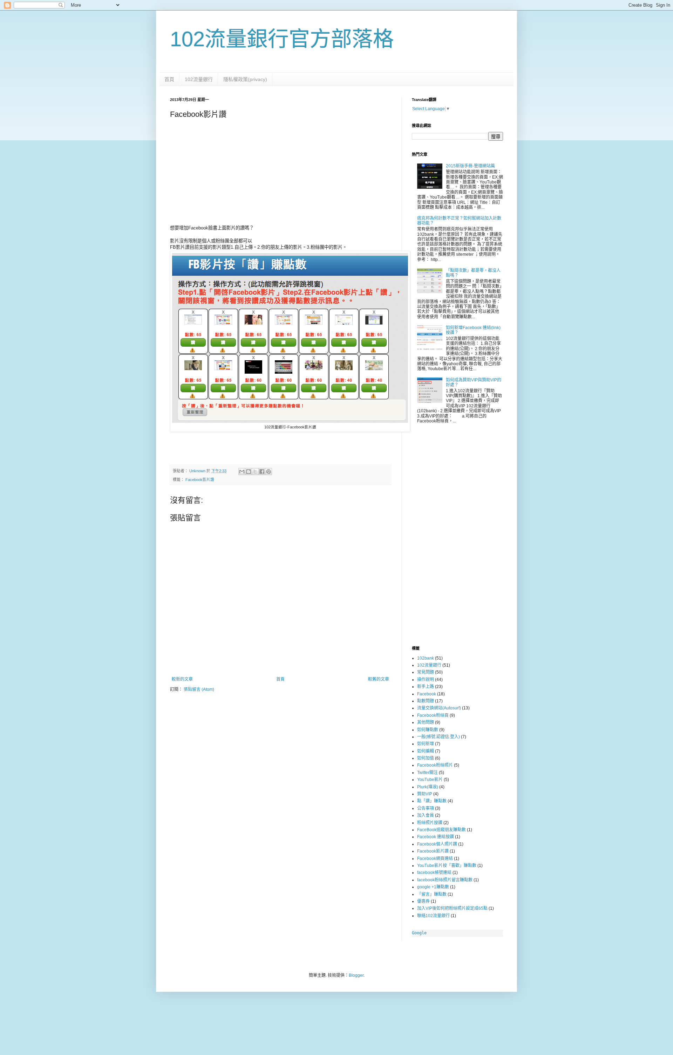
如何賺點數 (427, 729)
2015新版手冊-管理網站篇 (470, 165)
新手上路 (425, 686)
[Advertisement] (280, 174)
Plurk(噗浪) (427, 786)
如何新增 (425, 743)
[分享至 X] (255, 471)
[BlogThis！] (248, 471)
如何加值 (425, 758)
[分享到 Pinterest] (268, 471)
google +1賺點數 (433, 886)
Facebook (426, 694)
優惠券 (423, 901)
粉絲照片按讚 (429, 822)
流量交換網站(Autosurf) (439, 708)
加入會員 (425, 815)
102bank (425, 658)
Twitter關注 (427, 772)
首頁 (169, 79)
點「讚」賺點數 (432, 801)
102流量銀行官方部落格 (282, 39)
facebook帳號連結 (434, 872)
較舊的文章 (378, 679)
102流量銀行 (199, 79)
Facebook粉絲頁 (433, 715)
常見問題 (425, 672)
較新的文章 (182, 679)
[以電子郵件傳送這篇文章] (241, 471)
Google (419, 932)
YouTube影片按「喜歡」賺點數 (446, 865)
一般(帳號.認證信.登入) (438, 736)
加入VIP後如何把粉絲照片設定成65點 (452, 908)
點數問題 (425, 701)
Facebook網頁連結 (435, 858)
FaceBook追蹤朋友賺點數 (441, 829)
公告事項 (425, 808)
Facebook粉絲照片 (435, 765)
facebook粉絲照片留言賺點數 (445, 879)
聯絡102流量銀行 (433, 915)
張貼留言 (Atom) (199, 689)
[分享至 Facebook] (261, 471)
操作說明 (425, 679)
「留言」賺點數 (432, 894)
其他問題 (425, 722)
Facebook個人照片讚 (437, 844)
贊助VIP (424, 794)
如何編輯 (425, 751)
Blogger (356, 975)
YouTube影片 (430, 779)
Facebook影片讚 (199, 480)
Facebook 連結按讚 (435, 836)
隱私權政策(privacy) (245, 79)
